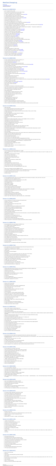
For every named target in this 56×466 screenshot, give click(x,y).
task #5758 (41, 24)
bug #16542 (23, 73)
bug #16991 (17, 34)
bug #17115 (18, 33)
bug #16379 (20, 81)
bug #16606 (24, 17)
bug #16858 (20, 40)
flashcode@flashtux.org (7, 5)
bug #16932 (21, 41)
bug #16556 (25, 66)
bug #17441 (25, 14)
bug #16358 (22, 68)
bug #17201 (22, 30)
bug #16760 (15, 51)
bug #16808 (21, 49)
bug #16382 (31, 64)
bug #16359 (28, 22)
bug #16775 (22, 50)
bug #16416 (15, 82)
